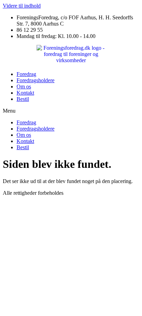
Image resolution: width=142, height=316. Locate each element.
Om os (24, 86)
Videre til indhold (22, 6)
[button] (71, 111)
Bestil (23, 99)
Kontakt (25, 93)
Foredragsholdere (35, 80)
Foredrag (26, 74)
